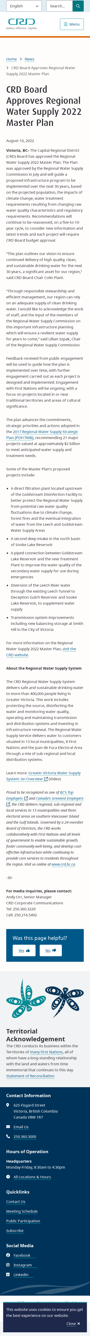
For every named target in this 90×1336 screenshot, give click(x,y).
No (48, 950)
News (29, 59)
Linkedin (23, 1274)
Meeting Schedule (22, 1211)
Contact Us (15, 1201)
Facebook (25, 1255)
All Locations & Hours (32, 1176)
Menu (74, 24)
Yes (21, 950)
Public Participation (23, 1220)
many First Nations (46, 1051)
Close (71, 1323)
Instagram (25, 1265)
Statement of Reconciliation (30, 1075)
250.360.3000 (25, 1136)
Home (11, 59)
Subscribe (15, 1230)
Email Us (21, 1126)
